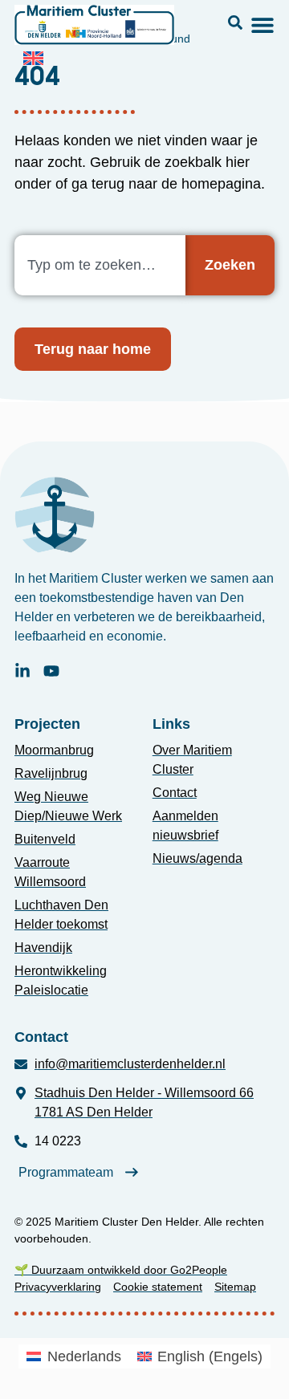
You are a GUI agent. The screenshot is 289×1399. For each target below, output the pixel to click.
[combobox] (99, 265)
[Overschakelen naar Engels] (33, 58)
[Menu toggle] (262, 25)
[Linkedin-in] (22, 671)
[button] (235, 22)
